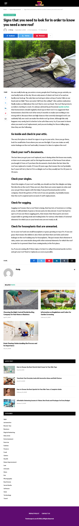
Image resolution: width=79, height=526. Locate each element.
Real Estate (7, 482)
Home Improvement (9, 15)
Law (5, 465)
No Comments (33, 30)
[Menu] (6, 3)
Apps (5, 419)
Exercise (6, 442)
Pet (5, 475)
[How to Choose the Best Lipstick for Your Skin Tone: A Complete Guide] (9, 392)
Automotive (7, 422)
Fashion (6, 446)
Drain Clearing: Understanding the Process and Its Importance (20, 344)
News (5, 472)
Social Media (8, 485)
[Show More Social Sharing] (50, 36)
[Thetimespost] (39, 3)
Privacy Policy (34, 513)
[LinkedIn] (5, 108)
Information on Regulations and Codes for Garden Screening (56, 313)
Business (6, 429)
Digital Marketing (9, 432)
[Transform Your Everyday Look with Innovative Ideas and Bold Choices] (9, 381)
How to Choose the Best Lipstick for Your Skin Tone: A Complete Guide (39, 389)
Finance (6, 449)
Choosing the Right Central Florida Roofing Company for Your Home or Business (18, 313)
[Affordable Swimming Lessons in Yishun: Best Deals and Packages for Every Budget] (9, 403)
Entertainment (8, 439)
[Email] (5, 119)
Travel (6, 498)
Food (5, 452)
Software (7, 488)
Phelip (11, 30)
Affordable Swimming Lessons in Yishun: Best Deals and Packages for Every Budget (43, 400)
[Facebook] (5, 98)
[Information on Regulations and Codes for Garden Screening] (58, 299)
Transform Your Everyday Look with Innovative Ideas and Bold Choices (39, 378)
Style (5, 492)
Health (6, 459)
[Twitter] (5, 103)
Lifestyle (6, 469)
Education (7, 436)
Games (6, 455)
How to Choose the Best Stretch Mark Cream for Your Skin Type (37, 367)
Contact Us (46, 513)
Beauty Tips (7, 426)
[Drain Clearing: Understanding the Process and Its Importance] (20, 331)
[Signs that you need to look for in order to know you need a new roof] (39, 63)
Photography (8, 479)
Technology (7, 495)
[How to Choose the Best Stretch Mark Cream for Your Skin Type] (9, 370)
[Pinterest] (5, 113)
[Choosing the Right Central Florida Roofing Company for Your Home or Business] (20, 299)
